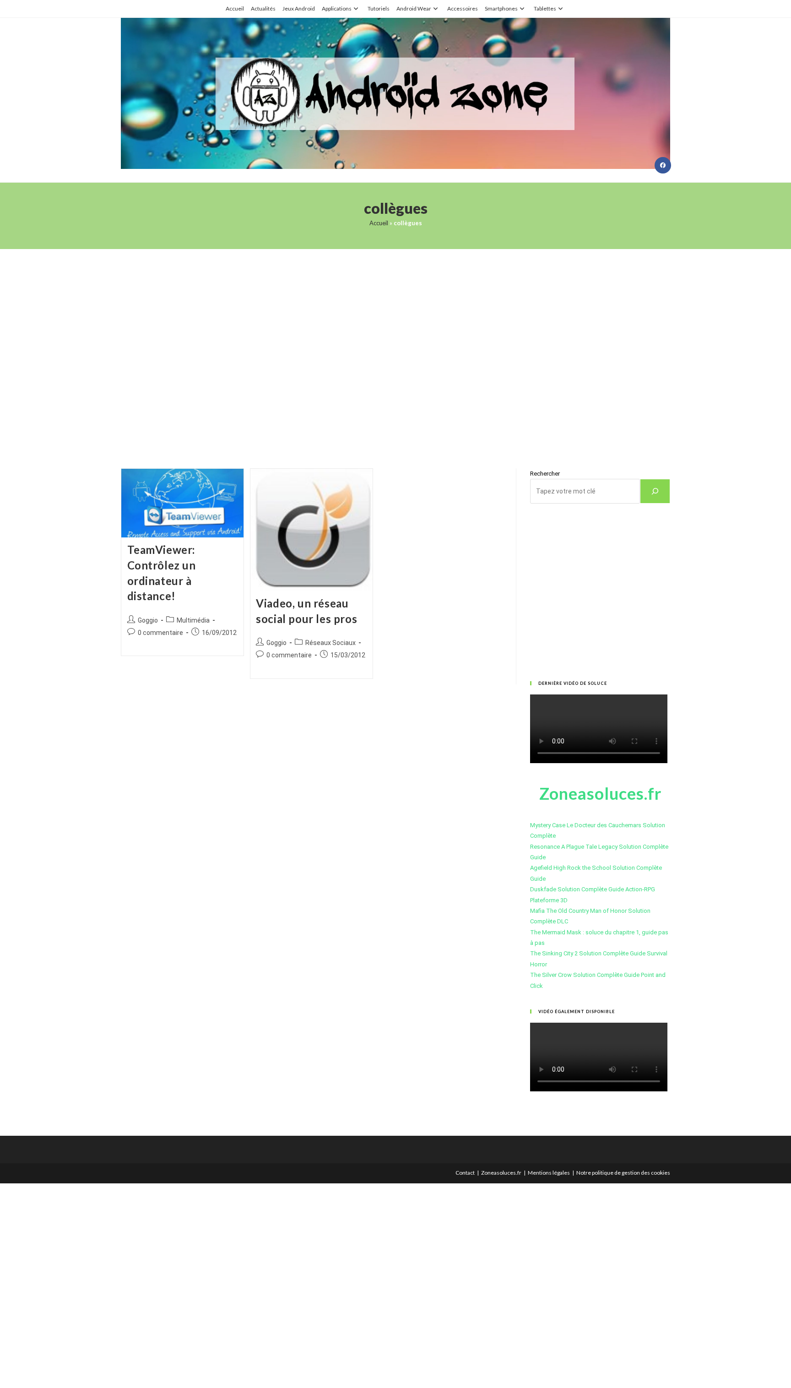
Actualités (263, 8)
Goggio (148, 620)
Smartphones (501, 8)
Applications (337, 8)
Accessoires (462, 8)
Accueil (235, 8)
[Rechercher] (655, 491)
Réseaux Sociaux (330, 642)
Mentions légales (549, 1172)
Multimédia (193, 620)
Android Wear (413, 8)
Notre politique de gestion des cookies (623, 1172)
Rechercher (545, 473)
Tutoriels (379, 8)
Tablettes (545, 8)
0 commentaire (160, 632)
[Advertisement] (395, 347)
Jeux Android (298, 8)
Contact (465, 1172)
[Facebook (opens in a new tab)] (663, 165)
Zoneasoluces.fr (501, 1172)
